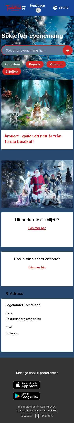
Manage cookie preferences (37, 373)
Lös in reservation (37, 277)
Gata (8, 313)
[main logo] (14, 8)
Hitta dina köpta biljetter (37, 238)
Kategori (56, 64)
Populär (34, 64)
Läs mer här (37, 228)
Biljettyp (12, 71)
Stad (8, 327)
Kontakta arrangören (40, 343)
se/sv (63, 8)
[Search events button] (68, 50)
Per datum (12, 64)
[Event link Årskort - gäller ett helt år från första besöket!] (37, 105)
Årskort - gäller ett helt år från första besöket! (33, 139)
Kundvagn (37, 8)
